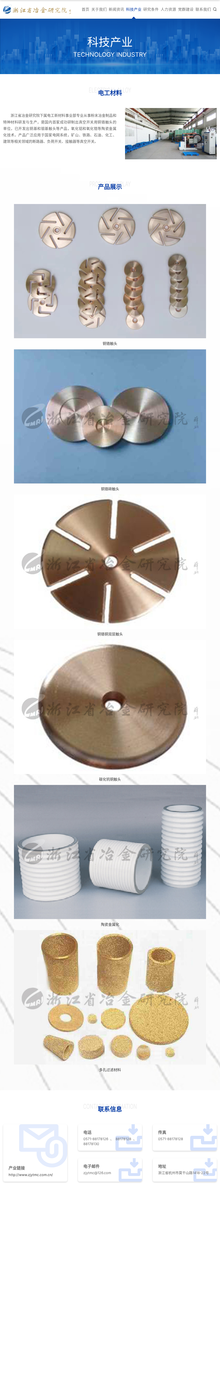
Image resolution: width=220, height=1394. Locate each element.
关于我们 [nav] (99, 9)
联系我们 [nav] (203, 9)
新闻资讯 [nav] (116, 9)
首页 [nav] (85, 9)
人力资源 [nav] (168, 9)
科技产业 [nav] (134, 9)
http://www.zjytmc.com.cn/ (31, 1175)
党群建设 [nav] (186, 9)
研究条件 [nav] (151, 9)
